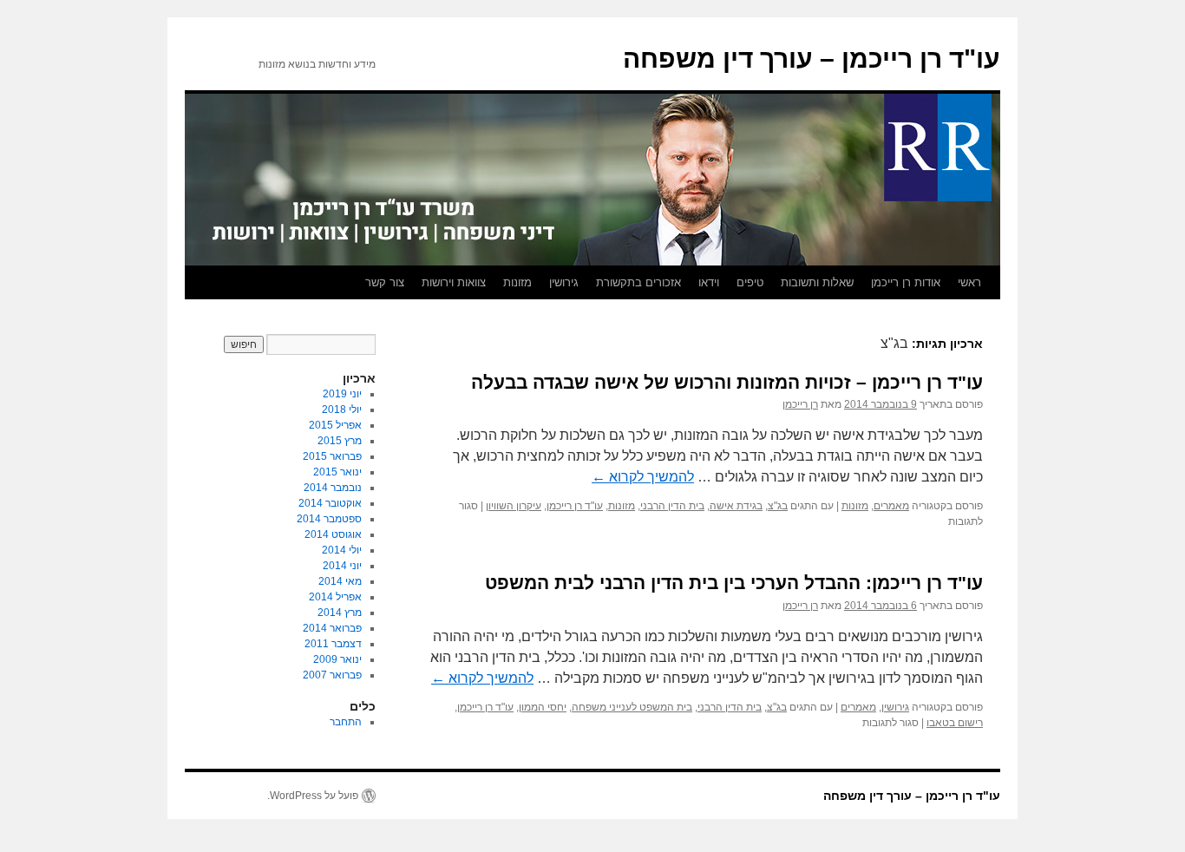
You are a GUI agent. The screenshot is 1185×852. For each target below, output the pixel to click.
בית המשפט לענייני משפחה (632, 707)
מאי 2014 (340, 581)
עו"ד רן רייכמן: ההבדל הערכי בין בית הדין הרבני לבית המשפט (734, 583)
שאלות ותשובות (817, 282)
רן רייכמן (800, 404)
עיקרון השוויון (513, 506)
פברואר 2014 (332, 628)
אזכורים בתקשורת (638, 282)
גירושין (564, 282)
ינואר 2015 (337, 472)
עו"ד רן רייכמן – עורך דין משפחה (811, 58)
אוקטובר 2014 (330, 503)
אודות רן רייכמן (905, 282)
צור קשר (384, 282)
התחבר (346, 722)
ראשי (969, 282)
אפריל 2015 (335, 425)
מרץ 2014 (340, 612)
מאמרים (891, 506)
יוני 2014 (342, 566)
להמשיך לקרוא (643, 476)
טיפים (750, 282)
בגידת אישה (736, 506)
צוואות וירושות (454, 282)
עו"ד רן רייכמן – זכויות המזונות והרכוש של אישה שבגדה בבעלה (727, 382)
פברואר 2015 (332, 456)
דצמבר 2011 (333, 644)
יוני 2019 (342, 394)
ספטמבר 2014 (329, 519)
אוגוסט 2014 (333, 534)
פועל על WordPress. (312, 796)
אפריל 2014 (335, 597)
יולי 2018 (342, 409)
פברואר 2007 (332, 675)
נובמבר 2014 (333, 488)
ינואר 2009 (337, 659)
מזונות (517, 282)
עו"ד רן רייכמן (575, 506)
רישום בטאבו (954, 723)
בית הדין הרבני (672, 506)
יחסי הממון (542, 707)
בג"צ (778, 506)
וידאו (708, 282)
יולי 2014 (342, 550)
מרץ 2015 (340, 441)
